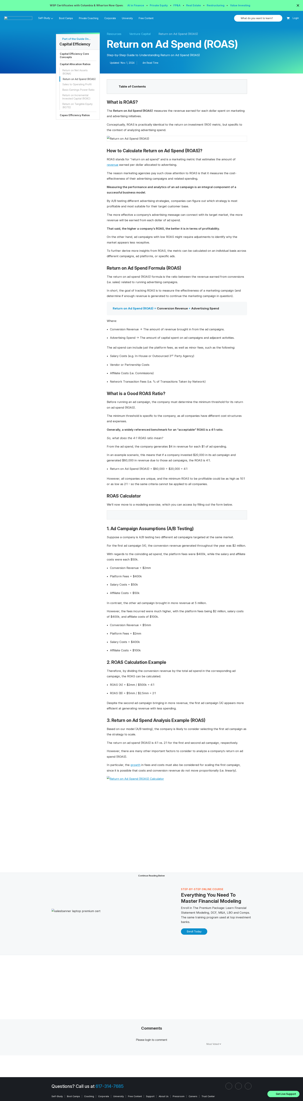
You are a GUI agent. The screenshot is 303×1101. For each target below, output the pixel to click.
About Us (164, 1096)
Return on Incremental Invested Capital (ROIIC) (76, 97)
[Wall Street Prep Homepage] (19, 18)
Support (150, 1096)
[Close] (298, 1089)
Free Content (146, 18)
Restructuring (216, 5)
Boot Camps (66, 18)
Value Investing (240, 5)
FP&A (177, 5)
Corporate (110, 18)
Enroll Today (194, 931)
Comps (244, 912)
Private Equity (159, 5)
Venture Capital (140, 34)
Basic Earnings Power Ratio (78, 89)
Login (296, 18)
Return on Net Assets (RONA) (75, 72)
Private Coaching (88, 18)
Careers (193, 1096)
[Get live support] (283, 1094)
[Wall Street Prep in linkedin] (228, 1086)
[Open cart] (288, 18)
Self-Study (57, 1096)
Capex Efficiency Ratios (75, 115)
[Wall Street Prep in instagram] (238, 1086)
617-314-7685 (110, 1086)
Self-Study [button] (44, 18)
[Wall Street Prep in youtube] (248, 1086)
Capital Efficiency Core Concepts (74, 55)
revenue (112, 164)
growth (135, 765)
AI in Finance (136, 5)
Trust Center (208, 1096)
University (127, 18)
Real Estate (194, 5)
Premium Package (211, 908)
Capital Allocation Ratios (75, 63)
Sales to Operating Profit (77, 84)
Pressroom (178, 1096)
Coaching (89, 1096)
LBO (230, 912)
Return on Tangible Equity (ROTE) (77, 105)
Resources (114, 34)
